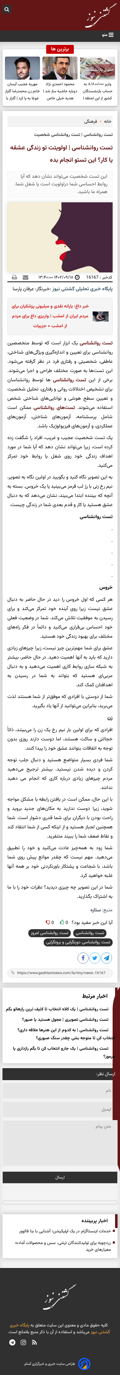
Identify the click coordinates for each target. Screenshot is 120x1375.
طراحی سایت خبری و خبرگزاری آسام (49, 1364)
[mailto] (23, 277)
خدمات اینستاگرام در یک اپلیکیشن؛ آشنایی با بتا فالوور (65, 1231)
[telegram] (12, 1343)
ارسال (60, 1177)
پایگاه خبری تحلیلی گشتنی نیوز (82, 289)
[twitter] (95, 959)
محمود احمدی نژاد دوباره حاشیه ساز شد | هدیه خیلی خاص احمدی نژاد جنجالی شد (60, 92)
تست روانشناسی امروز (49, 933)
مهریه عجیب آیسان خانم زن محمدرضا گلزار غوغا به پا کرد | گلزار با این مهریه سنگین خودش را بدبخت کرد (22, 92)
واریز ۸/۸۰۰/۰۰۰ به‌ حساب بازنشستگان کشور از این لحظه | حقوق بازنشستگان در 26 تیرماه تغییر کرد (97, 92)
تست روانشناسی (90, 933)
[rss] (34, 1343)
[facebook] (83, 959)
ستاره (95, 910)
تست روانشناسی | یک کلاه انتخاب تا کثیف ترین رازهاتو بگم (57, 1009)
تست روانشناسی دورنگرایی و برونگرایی (78, 942)
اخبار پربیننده (95, 1221)
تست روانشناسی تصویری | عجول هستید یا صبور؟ (65, 1019)
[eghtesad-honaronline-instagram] (23, 1343)
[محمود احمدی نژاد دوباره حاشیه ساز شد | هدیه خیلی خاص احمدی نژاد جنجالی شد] (60, 68)
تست (106, 343)
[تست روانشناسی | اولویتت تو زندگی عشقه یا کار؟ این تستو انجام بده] (107, 959)
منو (105, 35)
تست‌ (80, 380)
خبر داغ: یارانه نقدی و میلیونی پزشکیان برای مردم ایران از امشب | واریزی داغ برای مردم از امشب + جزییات (50, 316)
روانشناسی (90, 343)
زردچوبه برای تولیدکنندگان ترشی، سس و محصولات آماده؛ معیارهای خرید (63, 1246)
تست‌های (64, 408)
